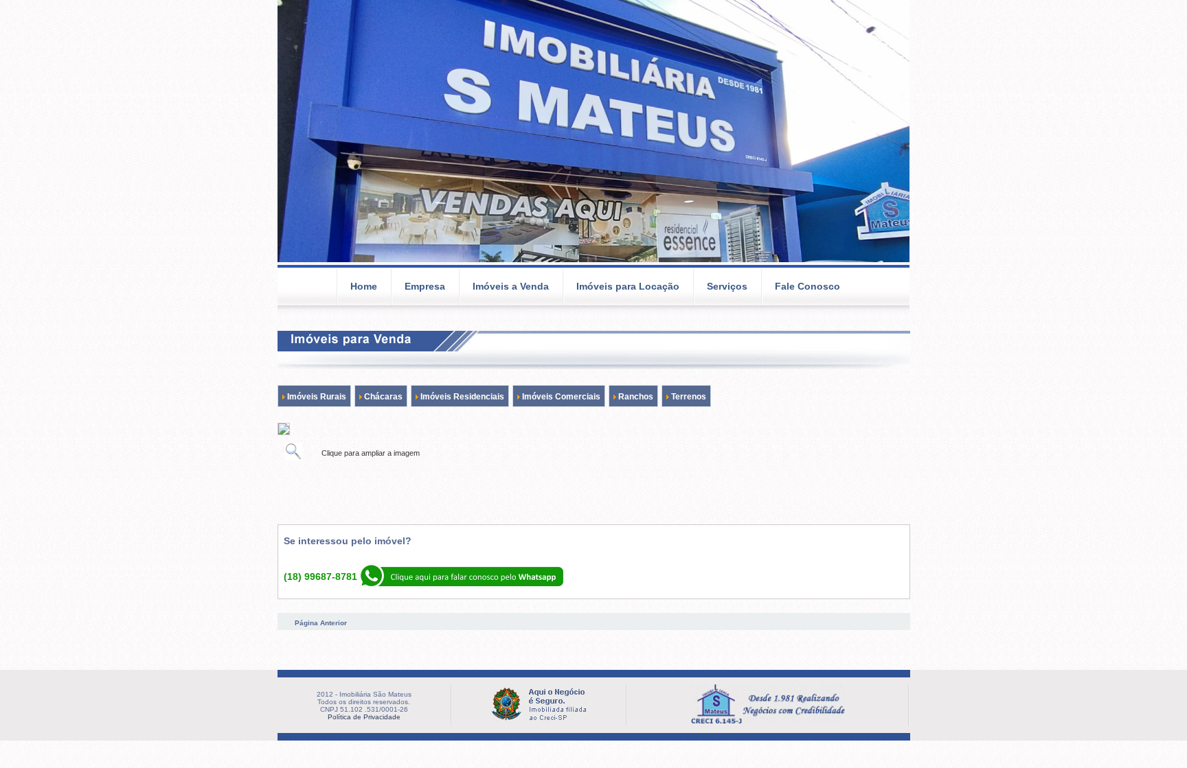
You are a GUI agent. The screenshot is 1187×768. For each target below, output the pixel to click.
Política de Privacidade (364, 717)
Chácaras (382, 397)
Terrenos (687, 397)
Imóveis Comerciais (560, 397)
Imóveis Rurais (315, 397)
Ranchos (634, 397)
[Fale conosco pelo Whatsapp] (460, 586)
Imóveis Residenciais (461, 397)
